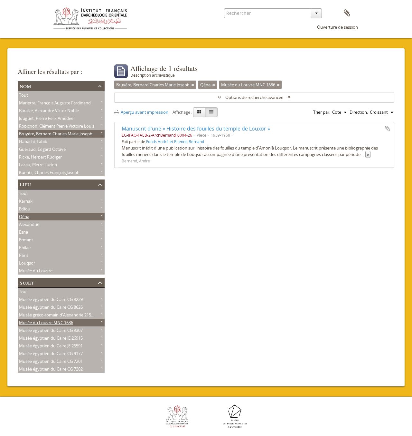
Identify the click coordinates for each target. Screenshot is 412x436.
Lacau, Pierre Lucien (38, 165)
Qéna (24, 216)
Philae (25, 247)
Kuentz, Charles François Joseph (49, 172)
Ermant (26, 240)
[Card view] (199, 112)
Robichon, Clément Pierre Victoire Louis (56, 126)
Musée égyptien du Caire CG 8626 (51, 307)
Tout (23, 95)
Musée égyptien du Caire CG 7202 (51, 369)
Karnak (26, 201)
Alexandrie (29, 224)
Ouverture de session (337, 27)
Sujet (27, 282)
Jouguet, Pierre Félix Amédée (46, 118)
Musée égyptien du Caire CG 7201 (51, 361)
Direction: (359, 112)
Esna (23, 232)
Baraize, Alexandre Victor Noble (49, 110)
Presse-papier (347, 13)
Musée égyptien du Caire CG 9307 (51, 330)
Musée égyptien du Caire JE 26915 (51, 338)
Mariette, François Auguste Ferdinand (55, 103)
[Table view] (211, 112)
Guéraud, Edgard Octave (42, 149)
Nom (25, 85)
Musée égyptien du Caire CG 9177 (51, 353)
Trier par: (321, 112)
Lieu (25, 183)
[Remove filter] (193, 85)
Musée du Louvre (35, 271)
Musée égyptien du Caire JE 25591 (51, 346)
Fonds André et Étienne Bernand (175, 141)
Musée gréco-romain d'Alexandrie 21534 (57, 315)
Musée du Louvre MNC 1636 (46, 322)
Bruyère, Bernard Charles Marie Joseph (55, 134)
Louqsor (27, 263)
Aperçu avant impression (144, 112)
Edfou (24, 209)
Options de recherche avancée (254, 97)
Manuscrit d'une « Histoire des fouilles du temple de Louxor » (196, 128)
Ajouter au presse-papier (387, 128)
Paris (23, 255)
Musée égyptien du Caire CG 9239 (51, 299)
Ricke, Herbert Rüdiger (40, 157)
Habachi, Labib (33, 141)
